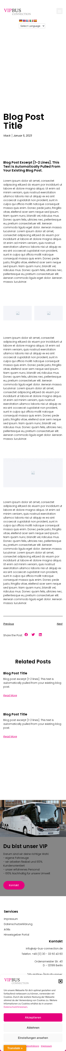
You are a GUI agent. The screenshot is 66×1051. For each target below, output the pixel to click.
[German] (20, 20)
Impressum (46, 1046)
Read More (10, 695)
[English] (24, 20)
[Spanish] (35, 20)
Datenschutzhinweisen (15, 1006)
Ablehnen (33, 1027)
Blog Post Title (15, 673)
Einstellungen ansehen (33, 1038)
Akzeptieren (33, 1017)
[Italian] (31, 20)
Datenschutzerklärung (27, 1046)
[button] (60, 981)
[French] (28, 20)
